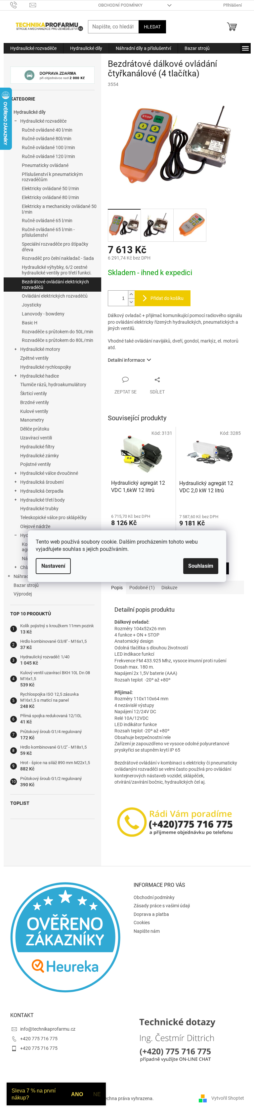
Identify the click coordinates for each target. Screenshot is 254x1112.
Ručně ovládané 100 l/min (48, 147)
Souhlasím (200, 566)
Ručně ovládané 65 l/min (47, 220)
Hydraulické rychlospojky (45, 367)
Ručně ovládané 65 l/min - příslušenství (48, 232)
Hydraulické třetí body (42, 500)
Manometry (32, 420)
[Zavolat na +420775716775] (20, 4)
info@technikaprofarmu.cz (47, 1029)
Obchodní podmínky (120, 5)
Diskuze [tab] (169, 587)
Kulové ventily (34, 411)
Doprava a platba (151, 914)
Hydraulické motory (40, 349)
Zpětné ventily (34, 358)
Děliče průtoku (34, 429)
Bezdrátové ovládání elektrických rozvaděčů (55, 284)
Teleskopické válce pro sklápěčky (53, 517)
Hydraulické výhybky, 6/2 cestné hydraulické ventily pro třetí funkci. (57, 270)
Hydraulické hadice (39, 376)
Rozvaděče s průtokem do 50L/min (57, 331)
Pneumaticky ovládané (45, 165)
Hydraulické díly (30, 112)
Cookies (142, 922)
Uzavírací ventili (36, 437)
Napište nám (147, 931)
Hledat (152, 26)
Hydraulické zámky (39, 455)
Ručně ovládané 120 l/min (48, 156)
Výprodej (23, 594)
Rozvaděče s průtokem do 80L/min (57, 340)
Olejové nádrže (35, 526)
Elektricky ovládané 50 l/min (50, 188)
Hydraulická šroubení (42, 482)
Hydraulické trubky (39, 508)
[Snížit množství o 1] (131, 302)
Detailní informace (126, 360)
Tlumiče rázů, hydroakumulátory (53, 384)
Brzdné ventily (34, 402)
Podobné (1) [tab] (142, 587)
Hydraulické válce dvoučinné (49, 473)
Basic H (29, 322)
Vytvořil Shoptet (227, 1098)
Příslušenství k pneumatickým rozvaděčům (52, 177)
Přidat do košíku (167, 298)
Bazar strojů (26, 585)
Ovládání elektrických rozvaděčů (55, 296)
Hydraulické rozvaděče (43, 121)
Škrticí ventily (33, 393)
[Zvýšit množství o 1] (131, 294)
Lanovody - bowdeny (43, 313)
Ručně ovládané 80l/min (46, 138)
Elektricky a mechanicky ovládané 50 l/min (59, 209)
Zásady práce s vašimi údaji (162, 905)
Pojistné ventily (35, 464)
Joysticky (31, 305)
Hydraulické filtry (37, 446)
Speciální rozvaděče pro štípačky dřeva (55, 246)
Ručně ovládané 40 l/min (47, 130)
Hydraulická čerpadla (42, 491)
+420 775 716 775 (39, 1038)
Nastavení (53, 566)
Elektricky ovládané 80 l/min (50, 197)
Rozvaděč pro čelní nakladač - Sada (58, 258)
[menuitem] (33, 48)
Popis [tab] (117, 587)
